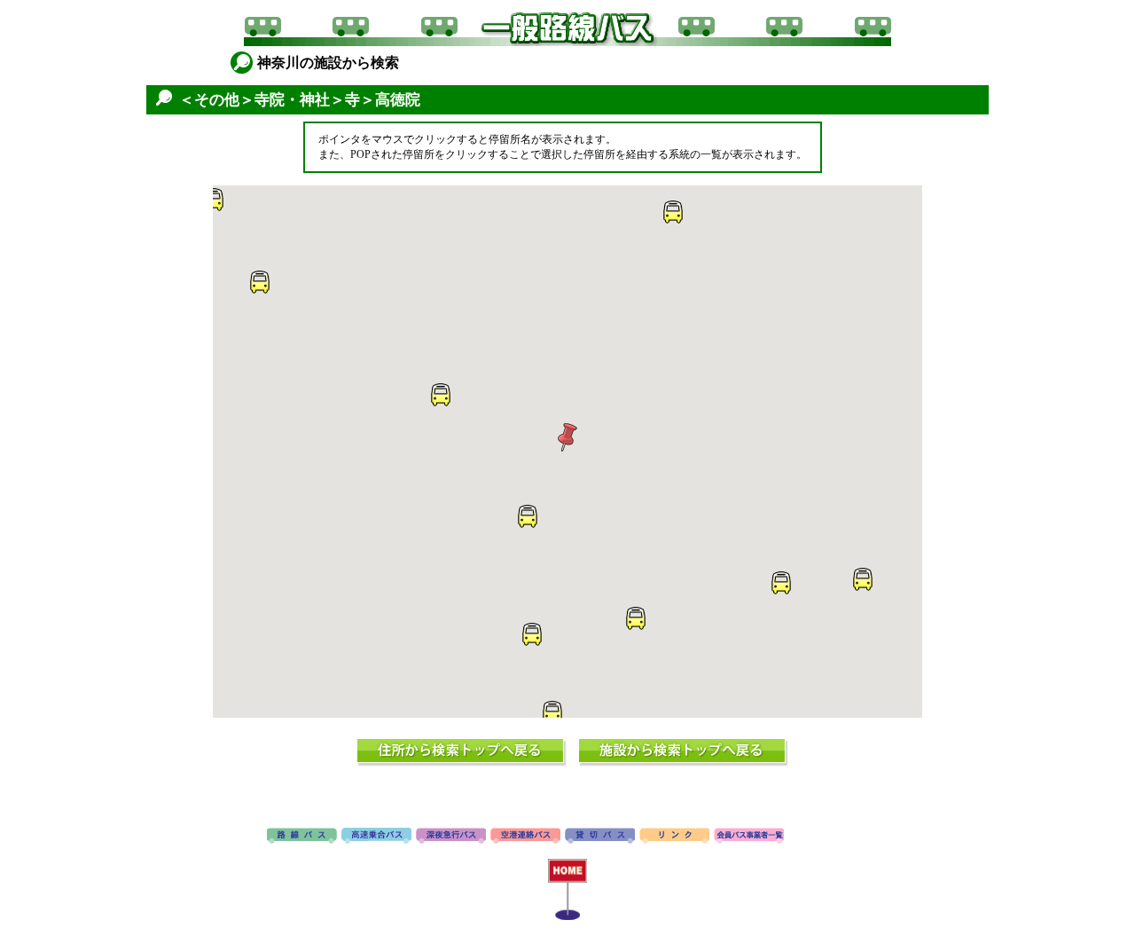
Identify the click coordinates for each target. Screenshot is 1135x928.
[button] (567, 437)
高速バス (376, 836)
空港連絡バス (525, 836)
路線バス (302, 836)
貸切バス (600, 836)
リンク (674, 836)
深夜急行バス (451, 836)
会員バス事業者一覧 (749, 836)
